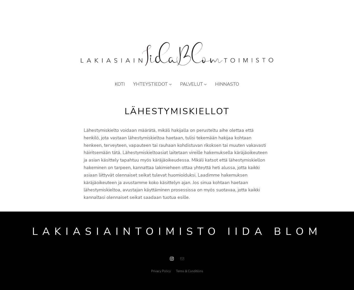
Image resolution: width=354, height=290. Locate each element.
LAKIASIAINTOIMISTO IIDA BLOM (177, 231)
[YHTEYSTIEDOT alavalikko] (170, 84)
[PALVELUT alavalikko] (205, 84)
